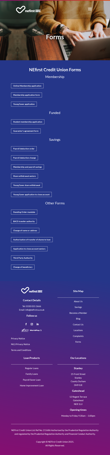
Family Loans (32, 374)
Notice (26, 344)
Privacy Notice (18, 338)
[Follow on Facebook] (26, 324)
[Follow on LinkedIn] (37, 324)
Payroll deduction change (24, 158)
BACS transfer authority (24, 221)
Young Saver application (24, 104)
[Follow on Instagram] (32, 324)
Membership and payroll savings (27, 167)
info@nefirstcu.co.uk (34, 309)
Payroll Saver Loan (32, 379)
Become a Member (78, 313)
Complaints (78, 336)
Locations (78, 330)
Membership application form (26, 95)
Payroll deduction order (24, 148)
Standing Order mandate (24, 212)
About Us (78, 301)
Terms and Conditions (21, 350)
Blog (78, 318)
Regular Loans (32, 368)
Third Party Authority (23, 258)
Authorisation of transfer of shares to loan (32, 239)
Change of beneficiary (22, 267)
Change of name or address (25, 230)
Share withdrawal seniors (24, 176)
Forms (78, 341)
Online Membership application (27, 86)
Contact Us (78, 324)
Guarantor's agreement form (26, 131)
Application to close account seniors (29, 248)
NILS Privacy (17, 344)
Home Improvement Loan (32, 385)
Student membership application (27, 122)
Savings (78, 307)
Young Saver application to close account (31, 194)
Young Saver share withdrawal (26, 185)
